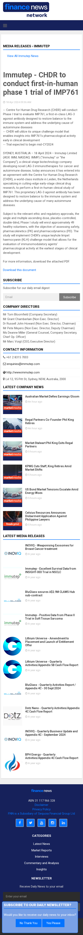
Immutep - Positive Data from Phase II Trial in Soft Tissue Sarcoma (50, 616)
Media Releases (17, 46)
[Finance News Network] (26, 9)
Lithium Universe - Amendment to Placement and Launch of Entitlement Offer (49, 642)
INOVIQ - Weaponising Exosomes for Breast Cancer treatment (49, 547)
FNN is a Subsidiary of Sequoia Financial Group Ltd (41, 813)
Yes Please (53, 923)
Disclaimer (41, 805)
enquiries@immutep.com (23, 364)
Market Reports (41, 850)
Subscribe (69, 297)
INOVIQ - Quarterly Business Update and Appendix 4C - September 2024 (51, 733)
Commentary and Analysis (41, 863)
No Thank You (28, 923)
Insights (41, 869)
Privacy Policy (41, 809)
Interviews (41, 856)
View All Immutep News (22, 56)
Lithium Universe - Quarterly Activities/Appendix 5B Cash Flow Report (51, 663)
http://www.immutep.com (23, 372)
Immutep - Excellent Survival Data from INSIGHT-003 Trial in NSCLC (50, 570)
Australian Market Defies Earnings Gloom (52, 396)
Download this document (19, 270)
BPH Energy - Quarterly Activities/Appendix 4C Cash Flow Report (51, 756)
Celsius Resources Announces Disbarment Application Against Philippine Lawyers (46, 516)
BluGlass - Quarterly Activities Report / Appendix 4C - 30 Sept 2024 (50, 686)
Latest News (41, 844)
